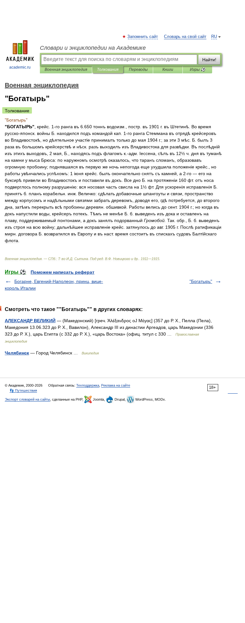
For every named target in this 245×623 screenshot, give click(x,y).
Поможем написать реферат (62, 272)
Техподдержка (87, 385)
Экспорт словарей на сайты (27, 399)
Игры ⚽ (197, 69)
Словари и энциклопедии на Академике (93, 48)
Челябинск (17, 352)
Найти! (209, 59)
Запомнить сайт (143, 36)
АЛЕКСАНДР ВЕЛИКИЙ (30, 320)
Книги (167, 69)
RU (214, 36)
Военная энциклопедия (66, 69)
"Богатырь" (200, 281)
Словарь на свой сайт (185, 36)
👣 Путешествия (23, 390)
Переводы (138, 69)
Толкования (107, 69)
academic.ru (20, 67)
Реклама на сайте (115, 385)
